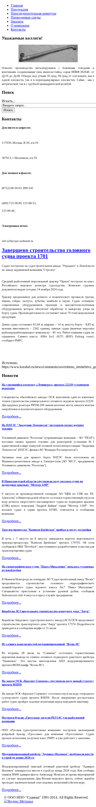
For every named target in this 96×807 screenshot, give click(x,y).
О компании (20, 25)
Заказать (17, 21)
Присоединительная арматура (33, 13)
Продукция (19, 9)
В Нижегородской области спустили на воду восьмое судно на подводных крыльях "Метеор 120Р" (42, 483)
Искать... (8, 101)
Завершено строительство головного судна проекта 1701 (46, 253)
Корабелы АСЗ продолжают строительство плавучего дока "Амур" (46, 611)
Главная (17, 5)
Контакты (18, 29)
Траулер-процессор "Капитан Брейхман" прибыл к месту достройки (46, 529)
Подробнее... (11, 416)
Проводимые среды (26, 17)
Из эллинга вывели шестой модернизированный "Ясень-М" (41, 644)
